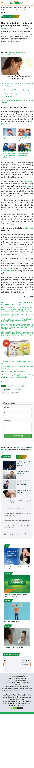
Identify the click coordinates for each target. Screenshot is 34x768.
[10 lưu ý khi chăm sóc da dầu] (17, 636)
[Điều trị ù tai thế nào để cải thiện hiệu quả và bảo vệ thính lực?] (9, 484)
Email (6, 413)
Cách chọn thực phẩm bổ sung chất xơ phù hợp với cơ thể (22, 661)
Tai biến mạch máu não (8, 9)
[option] (17, 664)
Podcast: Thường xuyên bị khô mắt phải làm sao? (17, 568)
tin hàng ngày (19, 447)
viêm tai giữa (21, 386)
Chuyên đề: (4, 7)
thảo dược (18, 389)
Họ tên (6, 407)
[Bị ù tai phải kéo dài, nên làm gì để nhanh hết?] (24, 132)
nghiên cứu (28, 181)
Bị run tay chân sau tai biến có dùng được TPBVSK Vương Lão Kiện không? (9, 154)
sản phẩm (29, 228)
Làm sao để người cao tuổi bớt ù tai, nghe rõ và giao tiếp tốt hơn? (17, 501)
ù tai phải (11, 386)
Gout (28, 7)
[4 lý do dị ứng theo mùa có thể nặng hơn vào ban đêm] (9, 465)
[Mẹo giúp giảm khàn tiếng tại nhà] (9, 475)
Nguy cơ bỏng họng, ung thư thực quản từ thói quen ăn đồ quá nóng (17, 534)
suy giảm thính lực (8, 271)
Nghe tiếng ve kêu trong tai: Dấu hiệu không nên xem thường (17, 526)
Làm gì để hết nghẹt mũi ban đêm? (23, 491)
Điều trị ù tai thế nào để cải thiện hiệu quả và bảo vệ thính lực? (23, 482)
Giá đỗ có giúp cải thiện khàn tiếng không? (17, 520)
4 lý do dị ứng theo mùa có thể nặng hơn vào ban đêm (23, 463)
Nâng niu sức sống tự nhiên (17, 7)
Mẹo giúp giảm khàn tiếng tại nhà (22, 472)
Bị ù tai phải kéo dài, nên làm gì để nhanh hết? (24, 138)
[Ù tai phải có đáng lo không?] (9, 132)
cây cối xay (6, 393)
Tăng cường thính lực (8, 54)
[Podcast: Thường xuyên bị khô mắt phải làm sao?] (17, 556)
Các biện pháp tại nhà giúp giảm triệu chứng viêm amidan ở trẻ (17, 514)
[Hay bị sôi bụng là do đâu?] (17, 611)
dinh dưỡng (28, 186)
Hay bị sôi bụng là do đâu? (12, 621)
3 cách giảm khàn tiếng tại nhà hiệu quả (16, 508)
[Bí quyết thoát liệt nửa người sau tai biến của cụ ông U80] (24, 147)
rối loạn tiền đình (7, 389)
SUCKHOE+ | (5, 29)
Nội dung (7, 420)
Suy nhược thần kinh (22, 9)
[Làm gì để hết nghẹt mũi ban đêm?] (9, 494)
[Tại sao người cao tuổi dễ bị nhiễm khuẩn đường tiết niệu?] (17, 584)
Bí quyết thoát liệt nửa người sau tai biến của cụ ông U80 (24, 153)
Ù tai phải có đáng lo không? (9, 138)
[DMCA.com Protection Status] (17, 708)
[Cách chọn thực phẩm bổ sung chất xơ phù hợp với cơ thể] (10, 664)
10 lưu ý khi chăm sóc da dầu (13, 647)
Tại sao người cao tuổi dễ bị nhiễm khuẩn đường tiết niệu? (15, 595)
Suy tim (3, 12)
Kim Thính (15, 393)
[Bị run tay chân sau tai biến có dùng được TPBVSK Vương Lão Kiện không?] (9, 147)
